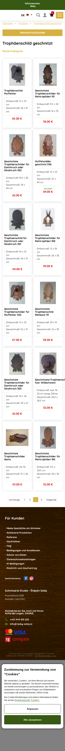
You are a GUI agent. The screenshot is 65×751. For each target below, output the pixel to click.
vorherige (14, 499)
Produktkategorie (32, 32)
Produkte (23, 23)
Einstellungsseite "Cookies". (27, 700)
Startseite (7, 23)
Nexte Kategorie (12, 51)
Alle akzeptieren (33, 719)
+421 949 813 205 (19, 619)
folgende (51, 499)
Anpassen (32, 709)
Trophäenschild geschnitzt (48, 23)
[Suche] (38, 15)
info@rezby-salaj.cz (21, 624)
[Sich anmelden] (45, 15)
